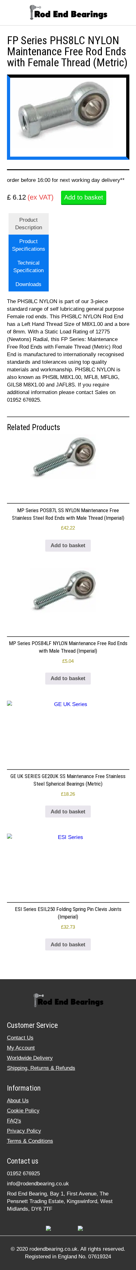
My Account (21, 1048)
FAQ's (14, 1121)
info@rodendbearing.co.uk (38, 1184)
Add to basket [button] (68, 545)
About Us (18, 1101)
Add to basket (83, 197)
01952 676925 (23, 1174)
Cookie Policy (23, 1111)
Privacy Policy (24, 1131)
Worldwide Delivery (30, 1058)
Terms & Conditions (30, 1141)
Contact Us (20, 1038)
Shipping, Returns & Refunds (41, 1068)
